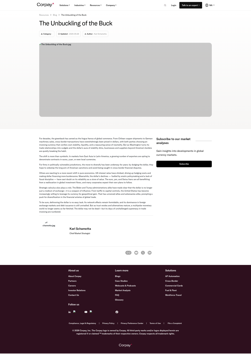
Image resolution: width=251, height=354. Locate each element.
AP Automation (172, 276)
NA (210, 5)
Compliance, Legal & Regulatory (82, 323)
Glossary (119, 299)
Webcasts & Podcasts (125, 285)
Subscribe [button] (184, 164)
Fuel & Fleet (171, 290)
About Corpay (74, 276)
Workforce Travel (173, 295)
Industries (79, 5)
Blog (55, 15)
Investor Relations (76, 290)
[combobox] (164, 5)
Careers (72, 285)
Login (173, 5)
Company (110, 5)
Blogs (117, 276)
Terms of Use (155, 323)
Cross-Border (171, 281)
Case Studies (121, 281)
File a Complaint (175, 323)
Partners (72, 281)
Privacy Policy (108, 323)
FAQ (117, 295)
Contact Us (73, 295)
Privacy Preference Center (132, 323)
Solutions (63, 5)
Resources (95, 5)
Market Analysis (122, 290)
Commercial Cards (174, 285)
